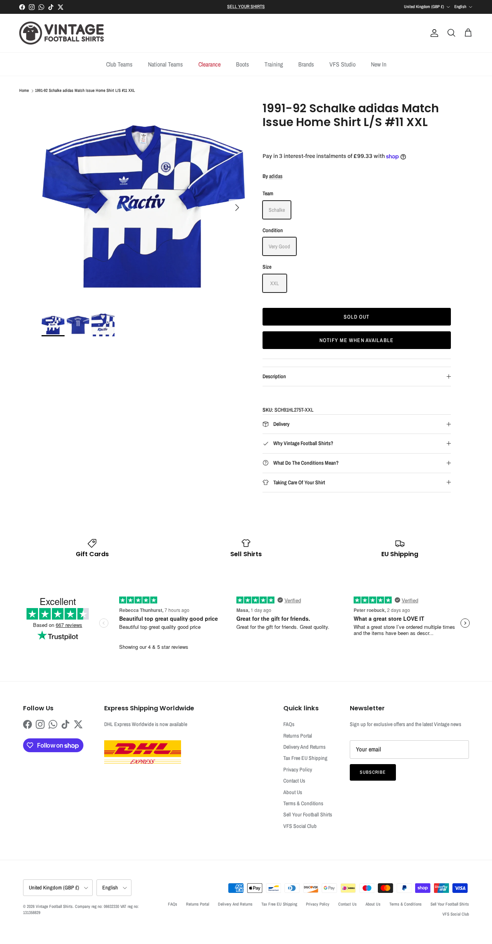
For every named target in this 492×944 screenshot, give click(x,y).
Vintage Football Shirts (54, 906)
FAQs (288, 724)
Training (273, 64)
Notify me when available (356, 340)
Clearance (209, 64)
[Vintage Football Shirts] (61, 33)
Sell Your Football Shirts (307, 814)
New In (378, 64)
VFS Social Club (300, 826)
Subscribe (373, 772)
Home (24, 90)
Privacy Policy (297, 769)
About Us (292, 792)
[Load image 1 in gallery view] (144, 203)
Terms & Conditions (303, 803)
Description (274, 376)
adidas (276, 176)
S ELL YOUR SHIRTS (246, 6)
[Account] (433, 33)
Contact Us (294, 780)
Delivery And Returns (304, 746)
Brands (306, 64)
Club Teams (119, 64)
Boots (242, 64)
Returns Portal (297, 735)
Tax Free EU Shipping (305, 758)
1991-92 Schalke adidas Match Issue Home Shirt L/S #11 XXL (85, 90)
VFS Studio (342, 64)
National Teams (165, 64)
